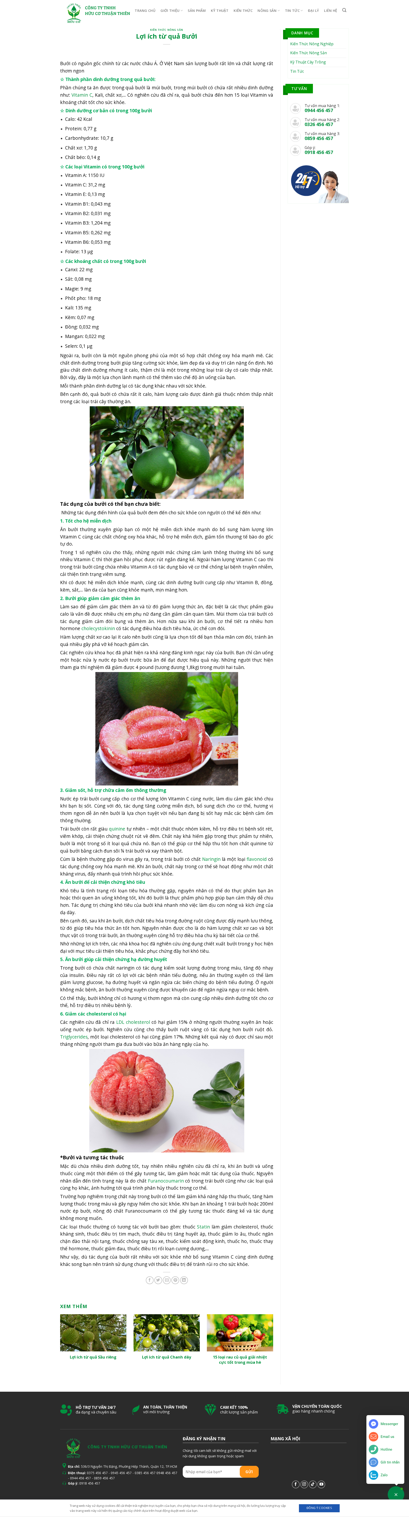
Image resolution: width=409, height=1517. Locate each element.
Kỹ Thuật (219, 10)
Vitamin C (81, 95)
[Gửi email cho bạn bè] (167, 1280)
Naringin (211, 859)
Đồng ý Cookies (319, 1508)
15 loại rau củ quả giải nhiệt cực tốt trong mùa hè (240, 1359)
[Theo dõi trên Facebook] (296, 1484)
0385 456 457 (145, 1473)
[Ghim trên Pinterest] (175, 1280)
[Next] (266, 1335)
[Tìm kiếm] (344, 10)
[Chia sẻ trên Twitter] (158, 1280)
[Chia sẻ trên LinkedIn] (184, 1280)
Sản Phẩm (197, 10)
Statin (203, 1227)
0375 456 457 (97, 1473)
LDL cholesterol (133, 1022)
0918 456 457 (89, 1483)
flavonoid (257, 859)
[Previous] (67, 1335)
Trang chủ (145, 10)
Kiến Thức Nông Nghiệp (311, 43)
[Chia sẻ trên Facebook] (150, 1280)
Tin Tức (292, 10)
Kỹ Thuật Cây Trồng (308, 62)
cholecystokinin (98, 628)
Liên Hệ (330, 10)
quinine (117, 829)
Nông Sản (267, 10)
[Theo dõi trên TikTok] (313, 1484)
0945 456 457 (121, 1473)
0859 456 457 (104, 1478)
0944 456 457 (80, 1478)
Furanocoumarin (166, 1181)
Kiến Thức (243, 10)
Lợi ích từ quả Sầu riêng (93, 1357)
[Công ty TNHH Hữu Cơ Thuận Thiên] (73, 13)
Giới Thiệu (169, 10)
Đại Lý (313, 10)
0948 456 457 (166, 1473)
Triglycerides (74, 1037)
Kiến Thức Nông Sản (166, 30)
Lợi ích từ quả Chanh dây (166, 1357)
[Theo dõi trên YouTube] (321, 1484)
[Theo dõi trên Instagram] (304, 1484)
